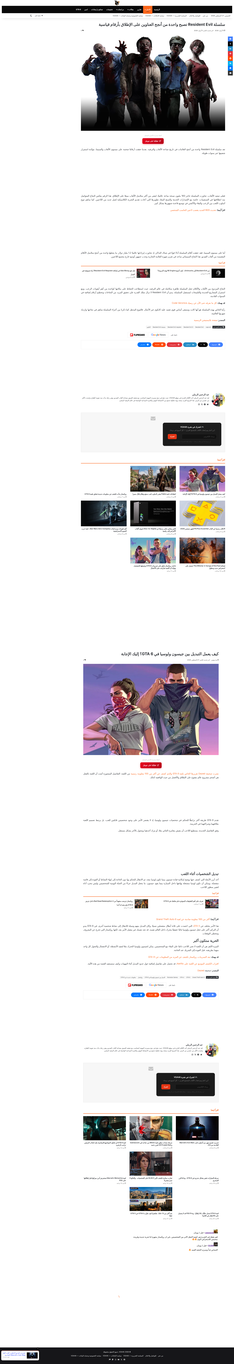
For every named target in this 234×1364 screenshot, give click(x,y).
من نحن (205, 16)
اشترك (172, 436)
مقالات (131, 9)
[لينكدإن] (230, 48)
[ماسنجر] (230, 68)
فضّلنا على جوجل (151, 141)
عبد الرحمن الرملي (200, 394)
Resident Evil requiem (174, 327)
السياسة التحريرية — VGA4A (177, 16)
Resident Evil (199, 327)
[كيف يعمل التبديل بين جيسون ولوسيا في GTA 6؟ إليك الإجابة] (202, 479)
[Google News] (158, 335)
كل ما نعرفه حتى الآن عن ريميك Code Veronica (194, 303)
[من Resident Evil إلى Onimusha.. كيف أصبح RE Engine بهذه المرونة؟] (218, 273)
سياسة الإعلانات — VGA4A (154, 16)
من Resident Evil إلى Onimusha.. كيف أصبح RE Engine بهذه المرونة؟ (184, 271)
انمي (86, 9)
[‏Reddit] (230, 58)
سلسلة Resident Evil (159, 327)
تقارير (139, 9)
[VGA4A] (117, 2)
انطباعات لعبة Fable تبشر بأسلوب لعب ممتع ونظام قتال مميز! (154, 494)
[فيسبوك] (204, 404)
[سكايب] (230, 63)
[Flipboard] (137, 335)
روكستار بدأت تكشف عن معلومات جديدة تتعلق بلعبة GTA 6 (106, 494)
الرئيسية (157, 9)
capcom (208, 327)
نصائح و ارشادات (97, 9)
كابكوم (149, 327)
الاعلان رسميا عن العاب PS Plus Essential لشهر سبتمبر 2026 (202, 529)
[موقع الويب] (207, 404)
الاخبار (148, 9)
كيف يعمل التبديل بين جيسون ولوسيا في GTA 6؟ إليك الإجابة (204, 494)
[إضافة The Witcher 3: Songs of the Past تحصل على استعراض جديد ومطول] (202, 550)
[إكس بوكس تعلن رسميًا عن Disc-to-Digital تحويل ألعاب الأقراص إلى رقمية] (153, 513)
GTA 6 (78, 9)
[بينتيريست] (230, 53)
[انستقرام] (198, 404)
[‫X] (201, 404)
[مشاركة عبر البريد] (230, 73)
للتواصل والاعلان (194, 16)
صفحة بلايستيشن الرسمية (205, 320)
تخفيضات (109, 9)
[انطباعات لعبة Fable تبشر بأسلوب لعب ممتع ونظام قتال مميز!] (153, 479)
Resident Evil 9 (188, 327)
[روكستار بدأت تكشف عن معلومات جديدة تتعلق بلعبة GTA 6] (104, 479)
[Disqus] (153, 611)
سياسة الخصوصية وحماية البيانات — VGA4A (128, 16)
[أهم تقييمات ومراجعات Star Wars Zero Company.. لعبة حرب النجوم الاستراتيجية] (104, 513)
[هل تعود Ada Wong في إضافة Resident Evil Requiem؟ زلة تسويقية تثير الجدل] (143, 273)
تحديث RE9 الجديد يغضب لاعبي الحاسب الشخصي (193, 210)
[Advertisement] (153, 175)
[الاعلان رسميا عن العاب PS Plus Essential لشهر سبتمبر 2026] (202, 513)
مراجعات (120, 9)
